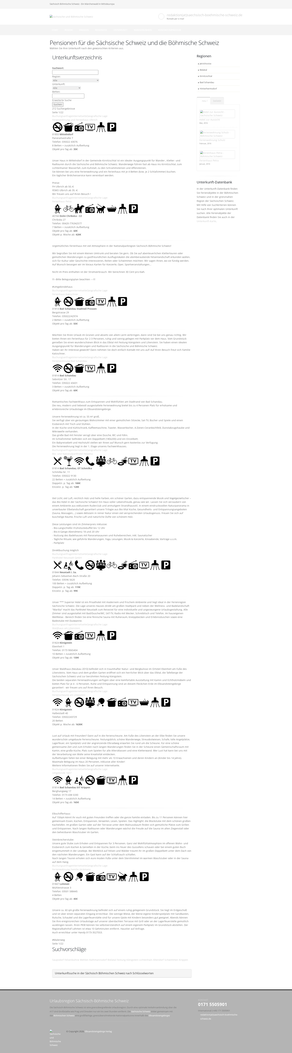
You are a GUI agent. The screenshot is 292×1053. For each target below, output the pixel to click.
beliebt (217, 100)
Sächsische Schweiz (140, 1011)
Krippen (183, 959)
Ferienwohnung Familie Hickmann (71, 869)
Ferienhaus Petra (61, 201)
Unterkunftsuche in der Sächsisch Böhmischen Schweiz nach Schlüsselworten (104, 973)
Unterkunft (120, 30)
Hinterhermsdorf (208, 88)
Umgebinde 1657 (61, 772)
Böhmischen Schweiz (64, 1015)
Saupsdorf (58, 959)
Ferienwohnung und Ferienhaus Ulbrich (75, 119)
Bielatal (112, 959)
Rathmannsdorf (98, 959)
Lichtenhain (145, 959)
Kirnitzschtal (206, 76)
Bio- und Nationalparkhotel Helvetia (72, 453)
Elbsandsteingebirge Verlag (98, 1031)
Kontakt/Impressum (169, 30)
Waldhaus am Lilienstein (66, 628)
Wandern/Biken (143, 30)
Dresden (84, 30)
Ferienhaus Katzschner (65, 294)
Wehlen (84, 959)
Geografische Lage (97, 116)
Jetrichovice (205, 63)
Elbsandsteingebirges (159, 1015)
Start (55, 30)
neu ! (204, 100)
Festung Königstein (127, 959)
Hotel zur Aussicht (209, 119)
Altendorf (158, 959)
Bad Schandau (207, 82)
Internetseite (79, 116)
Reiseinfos (101, 30)
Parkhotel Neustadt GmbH (67, 557)
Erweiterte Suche (61, 100)
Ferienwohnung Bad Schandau (69, 361)
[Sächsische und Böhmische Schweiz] (73, 16)
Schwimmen (171, 959)
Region (69, 30)
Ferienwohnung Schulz (212, 140)
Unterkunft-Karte (206, 221)
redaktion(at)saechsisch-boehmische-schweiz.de (204, 15)
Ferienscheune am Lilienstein (69, 695)
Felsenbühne (72, 959)
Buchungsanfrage (62, 116)
